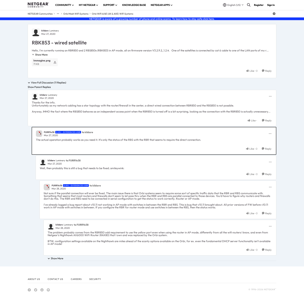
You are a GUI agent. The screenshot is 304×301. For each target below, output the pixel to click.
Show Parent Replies (39, 87)
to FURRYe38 (73, 160)
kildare (45, 31)
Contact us (55, 279)
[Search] (249, 5)
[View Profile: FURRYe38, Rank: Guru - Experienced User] (39, 133)
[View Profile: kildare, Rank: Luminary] (36, 32)
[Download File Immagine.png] (55, 62)
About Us (34, 279)
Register (259, 5)
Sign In (271, 5)
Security (95, 279)
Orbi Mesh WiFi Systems (75, 13)
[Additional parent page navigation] (58, 13)
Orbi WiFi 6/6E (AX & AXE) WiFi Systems (112, 13)
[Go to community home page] (38, 4)
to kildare (87, 132)
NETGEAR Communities (40, 13)
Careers (76, 279)
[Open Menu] (274, 13)
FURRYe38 (49, 132)
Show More (41, 54)
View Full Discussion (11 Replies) (48, 82)
